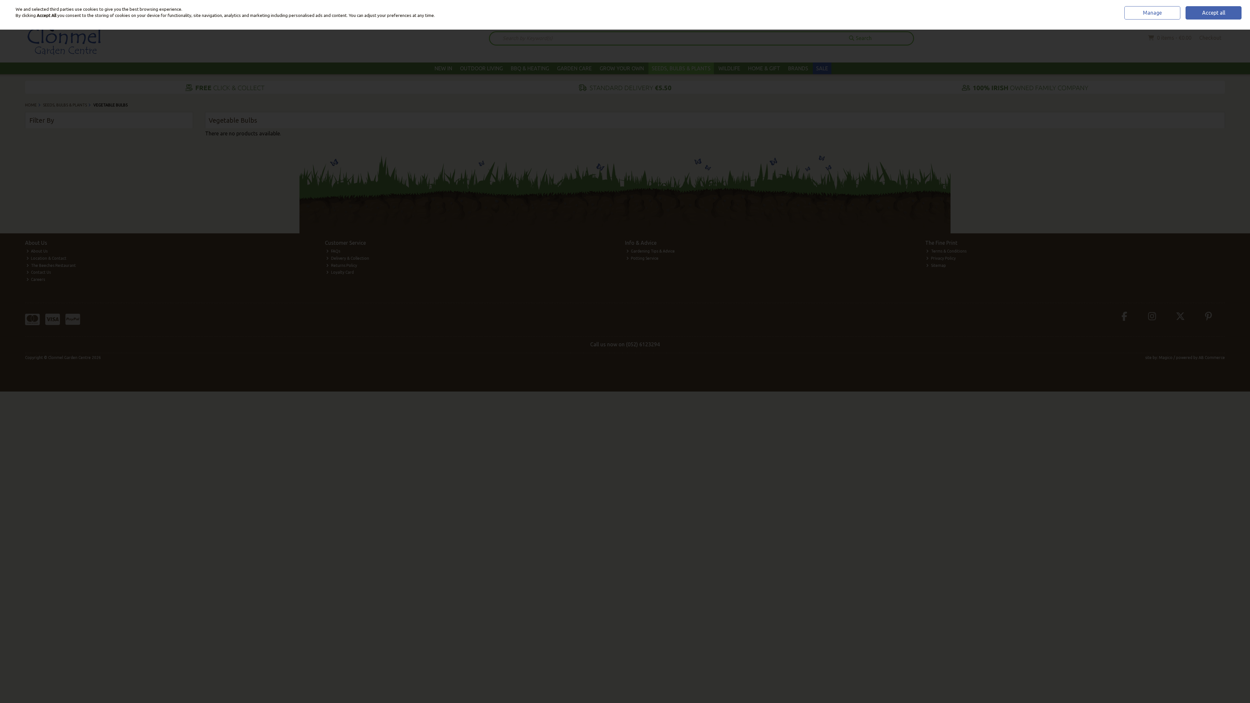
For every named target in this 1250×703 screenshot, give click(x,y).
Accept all (1213, 13)
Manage (1152, 13)
